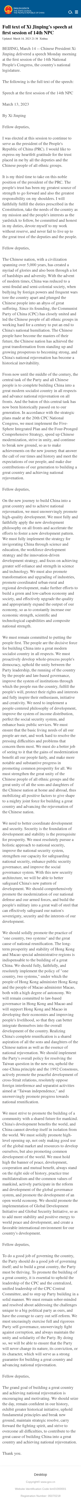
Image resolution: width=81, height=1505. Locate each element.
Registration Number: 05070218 (41, 1495)
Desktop (40, 1475)
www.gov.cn (48, 1481)
